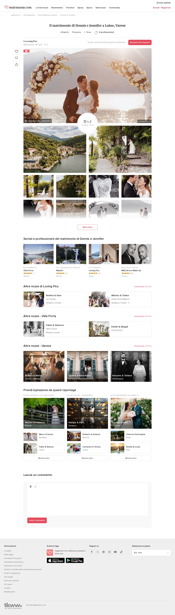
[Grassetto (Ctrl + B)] (31, 486)
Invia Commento (37, 520)
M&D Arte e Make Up (131, 270)
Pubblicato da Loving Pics (38, 121)
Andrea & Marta (33, 375)
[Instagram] (109, 551)
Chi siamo (8, 584)
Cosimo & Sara (119, 422)
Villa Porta (28, 270)
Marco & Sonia (46, 434)
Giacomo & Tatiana (122, 375)
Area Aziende (165, 3)
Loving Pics (94, 270)
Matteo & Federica (35, 422)
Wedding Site (9, 592)
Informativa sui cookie (13, 566)
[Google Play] (75, 562)
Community (114, 7)
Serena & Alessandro (80, 375)
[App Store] (56, 562)
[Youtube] (115, 551)
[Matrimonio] (18, 8)
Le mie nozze (42, 7)
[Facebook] (91, 551)
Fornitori (70, 7)
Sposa (80, 7)
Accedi (156, 7)
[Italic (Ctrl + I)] (35, 486)
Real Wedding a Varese (47, 15)
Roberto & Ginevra (91, 434)
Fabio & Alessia (46, 447)
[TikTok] (121, 551)
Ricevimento (57, 7)
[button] (87, 85)
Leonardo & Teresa (91, 447)
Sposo (89, 7)
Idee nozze (101, 7)
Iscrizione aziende (11, 580)
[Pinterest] (103, 551)
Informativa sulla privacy (13, 562)
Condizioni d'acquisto (13, 558)
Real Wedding (29, 15)
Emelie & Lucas (133, 447)
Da (30, 41)
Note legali (8, 554)
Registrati (166, 7)
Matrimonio (15, 15)
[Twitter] (97, 551)
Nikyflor (59, 270)
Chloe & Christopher (135, 434)
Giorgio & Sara (76, 422)
